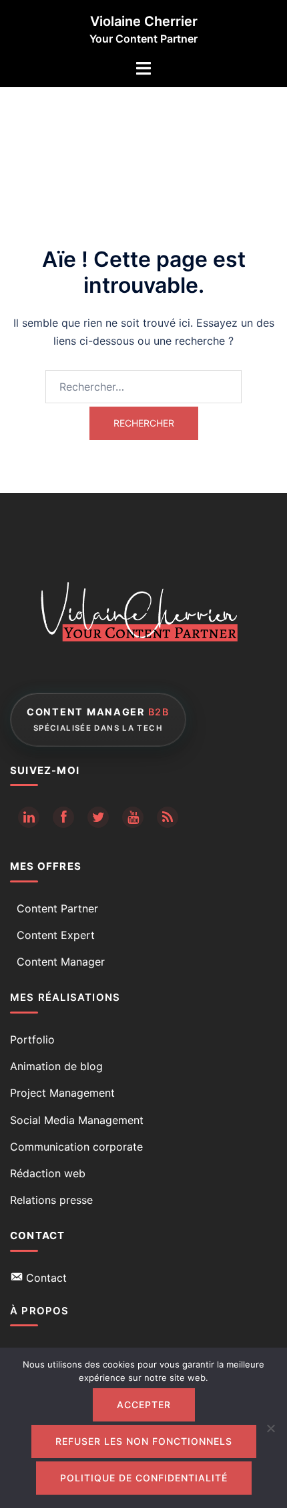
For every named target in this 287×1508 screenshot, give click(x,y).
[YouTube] (133, 817)
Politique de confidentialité (144, 1477)
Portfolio (32, 1039)
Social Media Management (77, 1120)
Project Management (62, 1092)
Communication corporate (76, 1146)
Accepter (144, 1404)
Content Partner (57, 908)
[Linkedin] (28, 817)
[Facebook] (63, 817)
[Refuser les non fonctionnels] (270, 1428)
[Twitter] (98, 817)
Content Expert (56, 935)
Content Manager (61, 961)
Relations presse (51, 1200)
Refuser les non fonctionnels (143, 1441)
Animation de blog (56, 1066)
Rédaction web (47, 1173)
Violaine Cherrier (144, 21)
